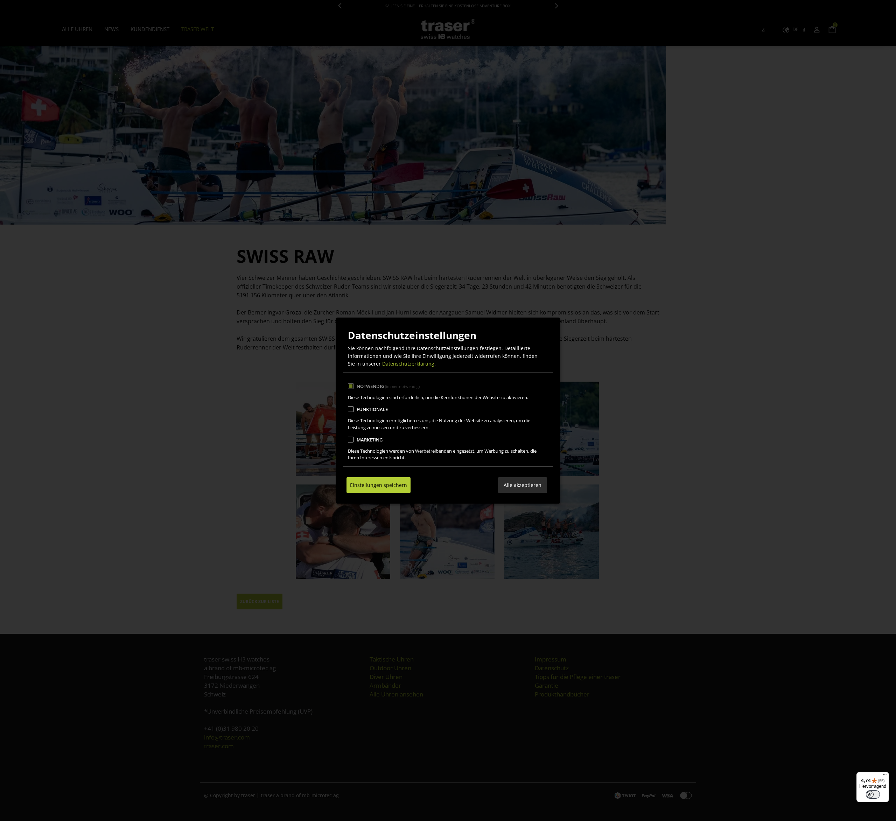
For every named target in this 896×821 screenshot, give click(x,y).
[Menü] (885, 776)
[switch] (873, 794)
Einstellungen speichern (378, 485)
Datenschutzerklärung (408, 363)
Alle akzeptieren (522, 485)
